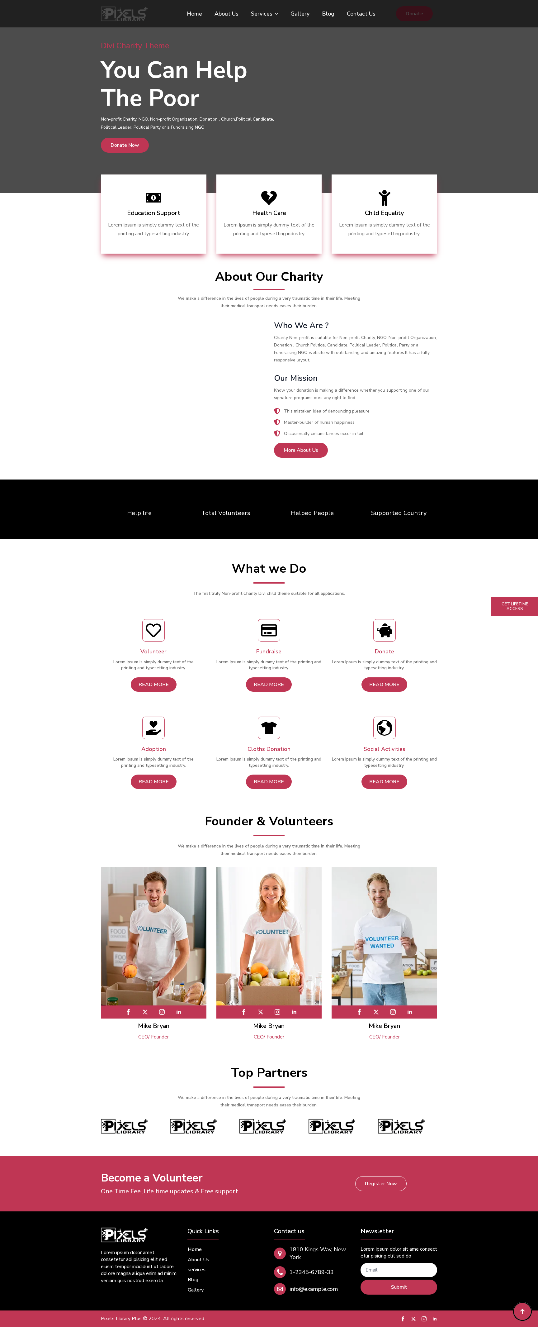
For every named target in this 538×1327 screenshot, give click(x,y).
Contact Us (361, 13)
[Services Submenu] (278, 14)
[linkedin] (178, 1012)
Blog (328, 13)
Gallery (299, 13)
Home (194, 13)
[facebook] (128, 1012)
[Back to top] (522, 1311)
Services (261, 13)
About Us (226, 13)
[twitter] (145, 1012)
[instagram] (161, 1012)
